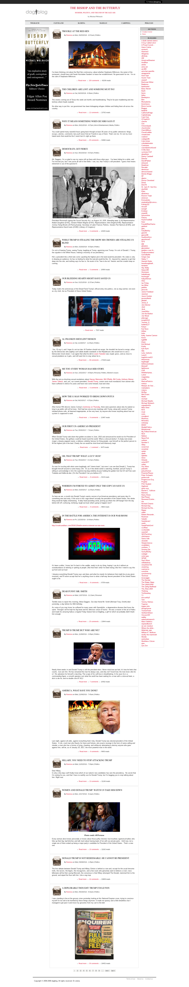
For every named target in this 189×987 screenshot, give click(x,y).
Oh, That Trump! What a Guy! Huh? (81, 456)
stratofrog (144, 567)
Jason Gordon (146, 296)
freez (143, 222)
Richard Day (146, 506)
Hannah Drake (146, 261)
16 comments (94, 879)
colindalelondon (147, 143)
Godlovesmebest (147, 252)
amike (143, 65)
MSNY (143, 425)
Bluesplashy (146, 102)
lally (142, 351)
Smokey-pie (145, 549)
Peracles (149, 23)
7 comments (94, 682)
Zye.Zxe (144, 646)
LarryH (143, 355)
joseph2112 (145, 320)
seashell (144, 532)
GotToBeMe (145, 255)
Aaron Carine (146, 47)
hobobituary (145, 274)
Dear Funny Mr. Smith (74, 591)
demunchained (146, 172)
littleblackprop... (147, 373)
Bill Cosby (117, 379)
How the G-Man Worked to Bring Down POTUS (88, 396)
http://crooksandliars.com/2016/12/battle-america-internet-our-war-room (78, 525)
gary (143, 228)
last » (113, 970)
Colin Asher (145, 141)
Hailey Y (144, 259)
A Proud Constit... (148, 45)
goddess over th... (148, 250)
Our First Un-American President (81, 426)
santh (143, 523)
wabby (143, 617)
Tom (143, 600)
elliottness (145, 193)
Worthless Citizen (148, 641)
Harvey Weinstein (96, 379)
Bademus (144, 84)
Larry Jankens (146, 353)
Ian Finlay (145, 283)
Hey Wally (145, 268)
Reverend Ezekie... (148, 499)
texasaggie (145, 578)
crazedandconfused (148, 148)
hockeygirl (145, 276)
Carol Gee (145, 117)
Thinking (144, 591)
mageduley (145, 377)
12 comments (94, 112)
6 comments (94, 231)
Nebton (144, 436)
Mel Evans (145, 394)
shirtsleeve (145, 536)
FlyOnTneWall (146, 220)
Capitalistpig (146, 115)
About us (140, 979)
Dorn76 (144, 185)
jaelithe (144, 287)
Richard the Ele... (147, 508)
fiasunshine (145, 215)
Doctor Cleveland (147, 180)
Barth (143, 91)
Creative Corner (147, 32)
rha (142, 501)
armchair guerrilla (147, 71)
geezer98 (144, 235)
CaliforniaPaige (147, 113)
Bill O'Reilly (108, 379)
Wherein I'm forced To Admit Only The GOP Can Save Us (93, 485)
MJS (143, 410)
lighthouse (145, 368)
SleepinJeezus (146, 543)
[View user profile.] (56, 38)
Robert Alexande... (148, 515)
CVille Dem (145, 150)
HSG (143, 281)
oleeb (143, 453)
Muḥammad (145, 429)
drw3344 (144, 189)
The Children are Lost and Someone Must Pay (88, 89)
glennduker (145, 248)
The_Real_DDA (147, 589)
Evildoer (144, 211)
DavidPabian (146, 161)
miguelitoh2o (146, 405)
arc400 (143, 69)
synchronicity (146, 573)
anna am (144, 67)
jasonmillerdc (146, 298)
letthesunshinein (147, 364)
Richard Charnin (147, 504)
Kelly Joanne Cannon (149, 335)
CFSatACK (145, 119)
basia (143, 93)
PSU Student (146, 484)
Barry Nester (146, 89)
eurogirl (144, 209)
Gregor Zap (145, 257)
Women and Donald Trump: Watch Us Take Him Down (92, 790)
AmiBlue (144, 62)
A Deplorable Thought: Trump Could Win (85, 887)
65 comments (94, 140)
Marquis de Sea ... (148, 386)
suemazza (145, 569)
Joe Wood (145, 316)
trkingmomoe (146, 608)
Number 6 (145, 442)
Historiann (145, 272)
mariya (143, 383)
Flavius (144, 218)
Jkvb (143, 309)
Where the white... (148, 628)
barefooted (145, 86)
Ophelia (144, 456)
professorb (145, 477)
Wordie (144, 637)
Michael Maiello (147, 401)
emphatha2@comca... (149, 202)
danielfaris (145, 154)
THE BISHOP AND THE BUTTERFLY (95, 8)
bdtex (143, 95)
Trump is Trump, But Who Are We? (81, 630)
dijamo (143, 178)
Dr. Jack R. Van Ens (149, 187)
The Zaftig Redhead (148, 587)
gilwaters (144, 246)
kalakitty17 (145, 325)
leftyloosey (145, 359)
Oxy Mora (145, 466)
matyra (144, 390)
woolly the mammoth (149, 635)
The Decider (145, 580)
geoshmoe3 (145, 239)
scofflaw (144, 528)
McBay (144, 392)
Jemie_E (144, 303)
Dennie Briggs (146, 174)
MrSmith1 (145, 421)
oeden (143, 451)
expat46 (144, 213)
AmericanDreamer (148, 60)
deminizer (145, 169)
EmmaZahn (145, 200)
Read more (82, 80)
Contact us (149, 979)
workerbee (145, 639)
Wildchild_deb (146, 630)
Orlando (144, 460)
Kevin (143, 338)
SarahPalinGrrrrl (147, 525)
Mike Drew (145, 408)
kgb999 (144, 340)
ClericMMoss (146, 130)
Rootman (144, 517)
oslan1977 (145, 462)
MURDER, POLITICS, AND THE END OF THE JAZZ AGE (95, 12)
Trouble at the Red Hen (75, 31)
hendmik (144, 266)
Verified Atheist (147, 613)
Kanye (143, 327)
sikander (144, 541)
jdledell (144, 301)
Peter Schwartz (147, 475)
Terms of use (130, 979)
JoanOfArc (145, 311)
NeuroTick (145, 438)
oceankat (144, 449)
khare (143, 342)
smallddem (145, 545)
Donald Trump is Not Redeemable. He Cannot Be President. (95, 858)
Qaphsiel (144, 486)
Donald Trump (93, 381)
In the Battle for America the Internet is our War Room (94, 515)
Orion (143, 458)
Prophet (144, 482)
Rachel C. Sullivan (148, 491)
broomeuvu (145, 104)
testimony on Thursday (91, 407)
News (144, 34)
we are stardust (147, 626)
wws (143, 643)
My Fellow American (148, 432)
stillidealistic (146, 563)
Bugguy (144, 108)
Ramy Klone (146, 495)
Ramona (81, 23)
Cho (142, 124)
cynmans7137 (146, 152)
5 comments (94, 270)
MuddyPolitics (146, 427)
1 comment (94, 447)
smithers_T (145, 547)
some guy (145, 556)
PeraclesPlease (147, 473)
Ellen (143, 191)
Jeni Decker (145, 305)
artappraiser (145, 73)
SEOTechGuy (146, 534)
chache (144, 121)
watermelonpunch (147, 619)
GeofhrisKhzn (146, 237)
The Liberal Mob (147, 584)
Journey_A (145, 322)
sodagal (144, 554)
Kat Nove (144, 329)
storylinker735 (146, 565)
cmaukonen (145, 135)
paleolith (144, 469)
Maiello (103, 23)
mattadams (145, 388)
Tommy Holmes (147, 602)
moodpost (145, 416)
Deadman (144, 165)
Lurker (143, 375)
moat (143, 412)
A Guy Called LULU (148, 43)
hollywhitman (146, 279)
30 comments (94, 963)
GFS (143, 242)
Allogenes (145, 54)
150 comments (94, 80)
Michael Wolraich (147, 403)
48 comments (94, 360)
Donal (143, 183)
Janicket (144, 294)
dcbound (144, 163)
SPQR (143, 558)
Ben (142, 100)
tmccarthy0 (145, 598)
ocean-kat (145, 447)
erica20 (144, 207)
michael (144, 399)
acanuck (144, 49)
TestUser (144, 576)
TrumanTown (146, 611)
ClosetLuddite (146, 132)
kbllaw (143, 331)
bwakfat (144, 111)
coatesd (144, 137)
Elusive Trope (146, 196)
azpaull (144, 80)
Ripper (143, 510)
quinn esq (145, 488)
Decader (144, 167)
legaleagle (145, 362)
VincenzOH (145, 615)
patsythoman (146, 471)
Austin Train (145, 78)
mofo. (143, 414)
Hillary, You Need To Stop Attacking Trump (87, 760)
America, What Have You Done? (80, 690)
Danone (144, 159)
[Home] (36, 15)
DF (142, 176)
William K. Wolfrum (148, 632)
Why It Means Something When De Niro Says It (88, 121)
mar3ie (143, 379)
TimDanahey (146, 593)
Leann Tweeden (100, 354)
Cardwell (125, 23)
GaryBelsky (145, 231)
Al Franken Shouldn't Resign (79, 338)
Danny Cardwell (147, 156)
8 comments (94, 477)
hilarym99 (145, 270)
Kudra (143, 346)
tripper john (145, 606)
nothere (144, 440)
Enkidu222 (145, 204)
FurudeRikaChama (148, 224)
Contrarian (145, 145)
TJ (142, 595)
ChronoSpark (146, 126)
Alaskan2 (144, 52)
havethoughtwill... (147, 263)
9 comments (94, 417)
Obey (143, 445)
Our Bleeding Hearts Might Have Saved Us (86, 278)
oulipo (143, 464)
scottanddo (145, 530)
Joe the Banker (147, 314)
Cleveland (59, 23)
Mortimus (144, 418)
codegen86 (145, 139)
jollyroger (144, 318)
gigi (142, 244)
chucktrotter (145, 128)
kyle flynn (145, 349)
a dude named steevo (149, 41)
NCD (143, 434)
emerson (144, 198)
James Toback (57, 381)
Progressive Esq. (147, 480)
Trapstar (144, 604)
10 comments (94, 849)
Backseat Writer (147, 82)
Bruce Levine (146, 106)
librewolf (144, 366)
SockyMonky (146, 552)
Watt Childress (146, 622)
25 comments (94, 621)
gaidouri (144, 226)
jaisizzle (144, 290)
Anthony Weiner (127, 379)
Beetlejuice (145, 97)
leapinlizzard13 (146, 357)
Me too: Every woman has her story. (83, 368)
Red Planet (145, 497)
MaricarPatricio (147, 381)
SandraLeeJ (145, 521)
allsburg (144, 56)
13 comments (94, 781)
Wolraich (34, 23)
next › (107, 970)
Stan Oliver (145, 560)
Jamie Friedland (147, 292)
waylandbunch (146, 624)
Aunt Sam (145, 76)
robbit (143, 512)
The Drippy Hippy (147, 582)
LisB (143, 370)
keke (143, 333)
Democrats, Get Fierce (75, 148)
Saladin (144, 519)
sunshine (144, 571)
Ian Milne (144, 285)
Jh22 (143, 307)
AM (142, 58)
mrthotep (144, 423)
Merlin (143, 397)
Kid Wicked (145, 344)
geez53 (144, 233)
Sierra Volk (145, 539)
